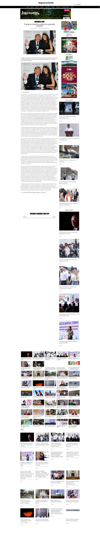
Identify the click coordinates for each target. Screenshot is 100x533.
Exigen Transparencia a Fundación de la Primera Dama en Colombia (50, 358)
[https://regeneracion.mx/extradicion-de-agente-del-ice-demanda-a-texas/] (38, 423)
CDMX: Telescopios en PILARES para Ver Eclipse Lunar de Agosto (38, 387)
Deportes (58, 7)
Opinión (53, 7)
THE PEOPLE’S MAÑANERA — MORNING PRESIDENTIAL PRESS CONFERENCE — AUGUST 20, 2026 (26, 407)
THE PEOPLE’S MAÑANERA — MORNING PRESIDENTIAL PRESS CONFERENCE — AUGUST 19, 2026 (26, 416)
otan (48, 213)
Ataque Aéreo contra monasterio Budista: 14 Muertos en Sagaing (50, 378)
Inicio (28, 7)
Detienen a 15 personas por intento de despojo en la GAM (38, 358)
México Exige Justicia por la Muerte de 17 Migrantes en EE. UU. (74, 407)
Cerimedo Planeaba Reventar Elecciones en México (26, 378)
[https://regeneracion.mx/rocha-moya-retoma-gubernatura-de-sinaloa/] (74, 374)
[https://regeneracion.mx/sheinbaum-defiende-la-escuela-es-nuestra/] (74, 394)
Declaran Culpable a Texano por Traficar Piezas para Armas (50, 416)
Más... (22, 429)
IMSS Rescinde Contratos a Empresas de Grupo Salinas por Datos (26, 358)
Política (37, 7)
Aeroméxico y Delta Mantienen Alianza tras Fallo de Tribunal (38, 397)
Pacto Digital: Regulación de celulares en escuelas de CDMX (74, 358)
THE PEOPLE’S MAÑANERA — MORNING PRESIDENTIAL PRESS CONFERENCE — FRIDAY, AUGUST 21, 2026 (62, 387)
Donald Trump (33, 213)
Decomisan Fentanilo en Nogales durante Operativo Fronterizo (26, 426)
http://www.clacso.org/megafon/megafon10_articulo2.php (35, 192)
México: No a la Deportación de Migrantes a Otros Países (26, 387)
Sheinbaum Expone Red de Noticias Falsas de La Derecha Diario (62, 407)
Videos (72, 7)
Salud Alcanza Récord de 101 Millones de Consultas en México (62, 426)
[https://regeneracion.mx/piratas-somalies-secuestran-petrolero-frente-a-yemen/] (74, 384)
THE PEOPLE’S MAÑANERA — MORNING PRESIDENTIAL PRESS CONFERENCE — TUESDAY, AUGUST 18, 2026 (74, 426)
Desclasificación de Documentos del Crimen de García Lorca (61, 416)
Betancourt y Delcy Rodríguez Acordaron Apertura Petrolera (74, 416)
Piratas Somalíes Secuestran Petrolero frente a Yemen (73, 387)
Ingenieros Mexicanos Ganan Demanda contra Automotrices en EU (38, 378)
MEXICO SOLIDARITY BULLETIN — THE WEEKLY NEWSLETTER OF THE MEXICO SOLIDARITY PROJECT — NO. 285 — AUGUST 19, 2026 (74, 368)
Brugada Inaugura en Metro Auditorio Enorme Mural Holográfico (61, 397)
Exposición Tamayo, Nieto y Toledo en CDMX (26, 397)
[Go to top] (98, 531)
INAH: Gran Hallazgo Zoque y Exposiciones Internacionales (50, 387)
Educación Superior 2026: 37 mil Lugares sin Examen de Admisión (26, 368)
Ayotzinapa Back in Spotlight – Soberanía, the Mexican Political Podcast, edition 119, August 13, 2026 (50, 368)
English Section (65, 7)
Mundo (42, 7)
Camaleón (47, 7)
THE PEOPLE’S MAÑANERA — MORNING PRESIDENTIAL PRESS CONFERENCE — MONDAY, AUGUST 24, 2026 (38, 368)
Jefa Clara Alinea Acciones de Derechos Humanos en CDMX (50, 426)
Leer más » (60, 142)
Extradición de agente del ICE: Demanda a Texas (38, 426)
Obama (44, 213)
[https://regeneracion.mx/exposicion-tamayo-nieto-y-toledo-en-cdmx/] (26, 394)
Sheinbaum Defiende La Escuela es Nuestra (74, 397)
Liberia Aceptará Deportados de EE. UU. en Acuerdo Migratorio (38, 416)
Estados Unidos (38, 21)
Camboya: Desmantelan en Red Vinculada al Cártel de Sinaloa (62, 378)
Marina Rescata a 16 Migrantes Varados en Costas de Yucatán (50, 397)
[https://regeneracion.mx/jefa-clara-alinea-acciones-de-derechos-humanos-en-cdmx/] (50, 423)
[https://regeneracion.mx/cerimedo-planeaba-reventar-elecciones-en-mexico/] (26, 374)
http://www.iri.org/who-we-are (41, 118)
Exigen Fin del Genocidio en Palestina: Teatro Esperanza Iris (38, 407)
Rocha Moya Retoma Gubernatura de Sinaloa (73, 378)
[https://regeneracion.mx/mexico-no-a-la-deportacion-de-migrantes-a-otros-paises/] (26, 384)
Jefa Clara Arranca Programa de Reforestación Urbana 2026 (50, 407)
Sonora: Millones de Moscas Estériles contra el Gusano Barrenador (61, 358)
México (32, 7)
